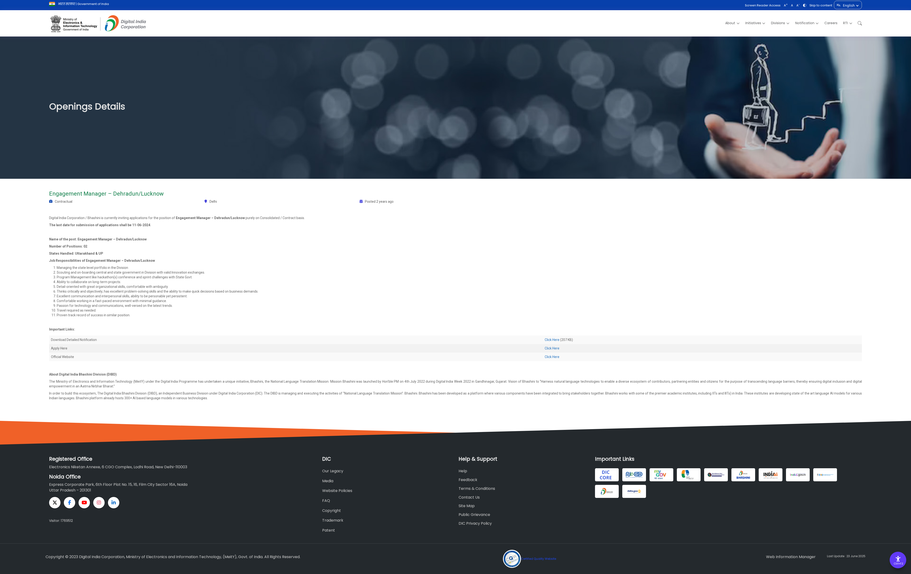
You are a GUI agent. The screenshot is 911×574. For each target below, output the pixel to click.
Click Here (552, 340)
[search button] (858, 23)
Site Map (467, 506)
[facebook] (69, 502)
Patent (328, 530)
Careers (830, 23)
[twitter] (54, 502)
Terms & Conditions (477, 488)
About (730, 23)
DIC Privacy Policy (475, 523)
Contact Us (469, 497)
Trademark (332, 520)
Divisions (778, 23)
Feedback (468, 479)
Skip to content (820, 5)
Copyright (331, 510)
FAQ (326, 500)
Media (327, 481)
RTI (845, 23)
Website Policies (337, 490)
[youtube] (84, 502)
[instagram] (99, 502)
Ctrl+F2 (898, 563)
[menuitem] (732, 23)
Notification (804, 23)
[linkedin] (113, 502)
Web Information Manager (791, 557)
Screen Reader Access (763, 5)
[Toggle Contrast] (804, 5)
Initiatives (753, 23)
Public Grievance (474, 514)
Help (463, 471)
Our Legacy (332, 471)
